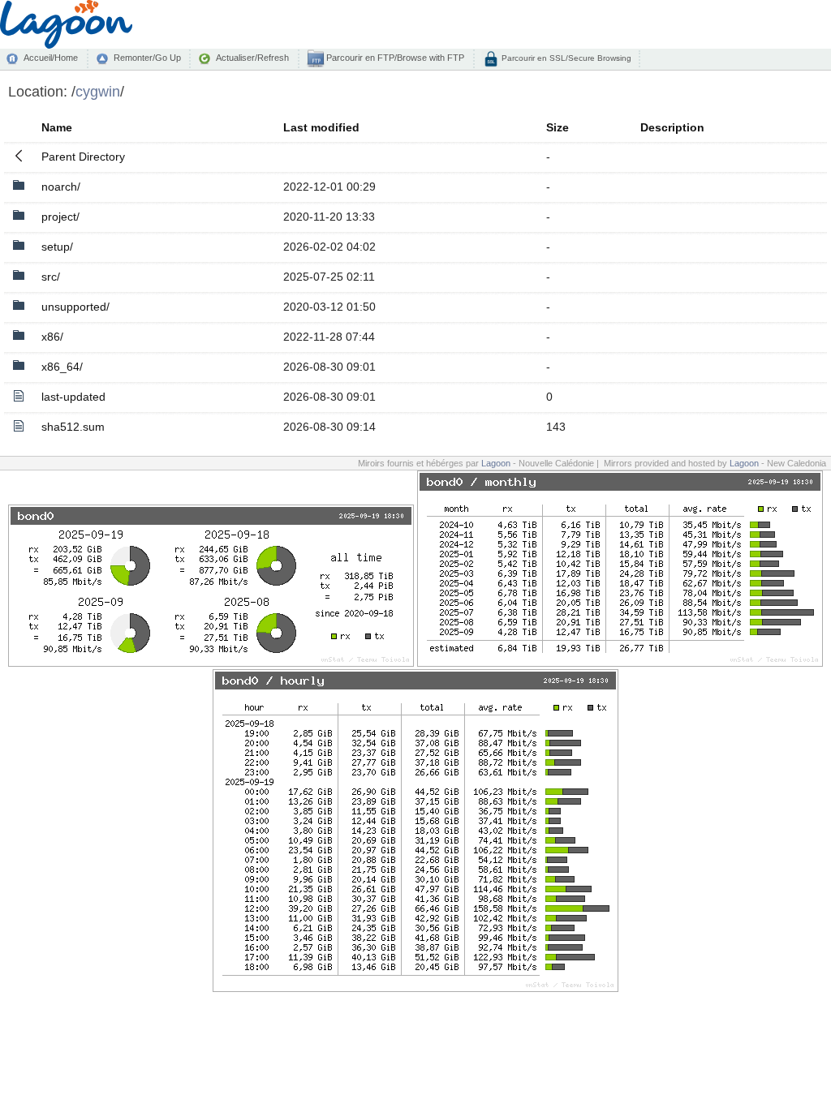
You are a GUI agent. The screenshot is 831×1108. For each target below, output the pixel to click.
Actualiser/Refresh (252, 57)
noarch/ (60, 186)
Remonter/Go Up (147, 57)
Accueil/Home (51, 57)
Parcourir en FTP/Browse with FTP (394, 57)
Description (672, 127)
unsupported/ (75, 306)
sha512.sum (73, 426)
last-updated (73, 396)
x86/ (52, 336)
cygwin (97, 91)
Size (557, 127)
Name (56, 127)
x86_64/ (62, 366)
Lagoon (495, 463)
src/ (50, 276)
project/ (60, 216)
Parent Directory (83, 156)
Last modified (321, 127)
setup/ (57, 246)
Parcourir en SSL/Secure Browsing (565, 58)
